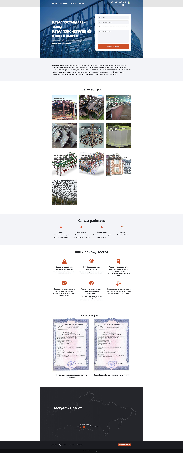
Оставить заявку (113, 46)
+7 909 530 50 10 (118, 2)
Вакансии (81, 3)
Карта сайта (62, 445)
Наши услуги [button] (63, 3)
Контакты (73, 3)
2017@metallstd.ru (116, 5)
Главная (54, 3)
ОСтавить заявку (64, 116)
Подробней (59, 111)
